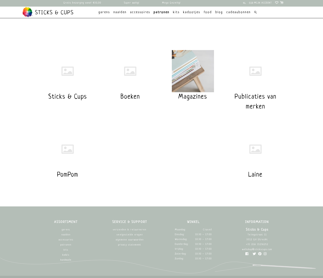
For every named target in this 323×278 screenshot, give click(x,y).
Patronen (65, 245)
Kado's (65, 255)
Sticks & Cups (53, 13)
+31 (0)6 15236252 (257, 244)
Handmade (66, 260)
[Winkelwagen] (282, 3)
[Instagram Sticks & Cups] (265, 255)
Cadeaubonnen (238, 12)
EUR (251, 3)
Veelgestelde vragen (130, 235)
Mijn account (263, 3)
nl (244, 3)
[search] (255, 13)
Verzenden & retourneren (129, 230)
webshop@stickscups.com (257, 249)
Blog (219, 12)
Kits (66, 250)
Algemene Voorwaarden (130, 240)
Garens (66, 230)
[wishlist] (276, 3)
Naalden (66, 235)
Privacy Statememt (129, 245)
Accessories (66, 240)
